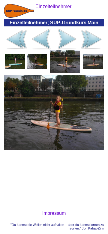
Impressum (54, 213)
